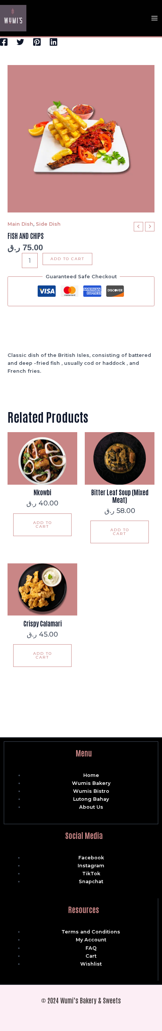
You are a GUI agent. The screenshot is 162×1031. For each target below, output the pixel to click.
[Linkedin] (53, 42)
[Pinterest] (37, 42)
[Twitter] (20, 42)
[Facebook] (4, 42)
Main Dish (20, 224)
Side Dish (48, 224)
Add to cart (67, 258)
